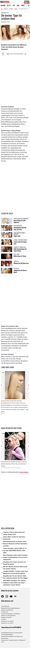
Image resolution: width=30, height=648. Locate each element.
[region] (15, 398)
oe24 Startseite (5, 606)
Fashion (3, 5)
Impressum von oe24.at (7, 621)
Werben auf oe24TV (6, 618)
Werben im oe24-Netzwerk (8, 616)
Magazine (6, 8)
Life (14, 5)
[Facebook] (2, 596)
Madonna (11, 8)
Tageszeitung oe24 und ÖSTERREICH (11, 627)
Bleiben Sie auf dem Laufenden (10, 591)
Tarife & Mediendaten (7, 635)
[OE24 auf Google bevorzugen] (25, 54)
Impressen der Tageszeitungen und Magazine (13, 640)
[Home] (1, 8)
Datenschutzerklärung (7, 610)
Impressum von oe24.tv (7, 623)
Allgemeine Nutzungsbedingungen (10, 608)
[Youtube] (11, 596)
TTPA (2, 642)
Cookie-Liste (4, 612)
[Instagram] (7, 596)
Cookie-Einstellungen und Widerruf (10, 614)
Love (18, 5)
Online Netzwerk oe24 (7, 601)
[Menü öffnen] (28, 5)
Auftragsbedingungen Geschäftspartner (11, 633)
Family (23, 5)
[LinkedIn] (15, 596)
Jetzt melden (24, 472)
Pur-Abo (3, 619)
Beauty (9, 5)
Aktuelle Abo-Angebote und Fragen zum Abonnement (12, 637)
